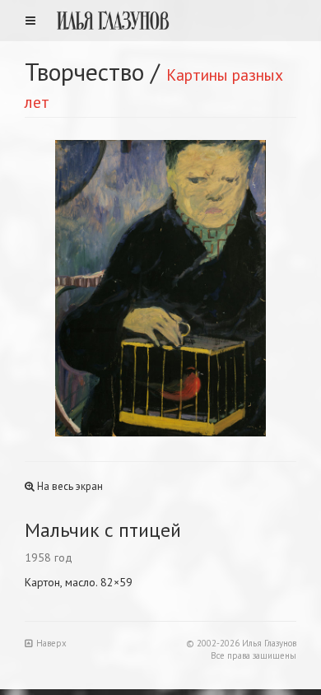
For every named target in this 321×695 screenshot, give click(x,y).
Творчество (84, 71)
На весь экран (69, 486)
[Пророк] (92, 288)
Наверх (51, 643)
